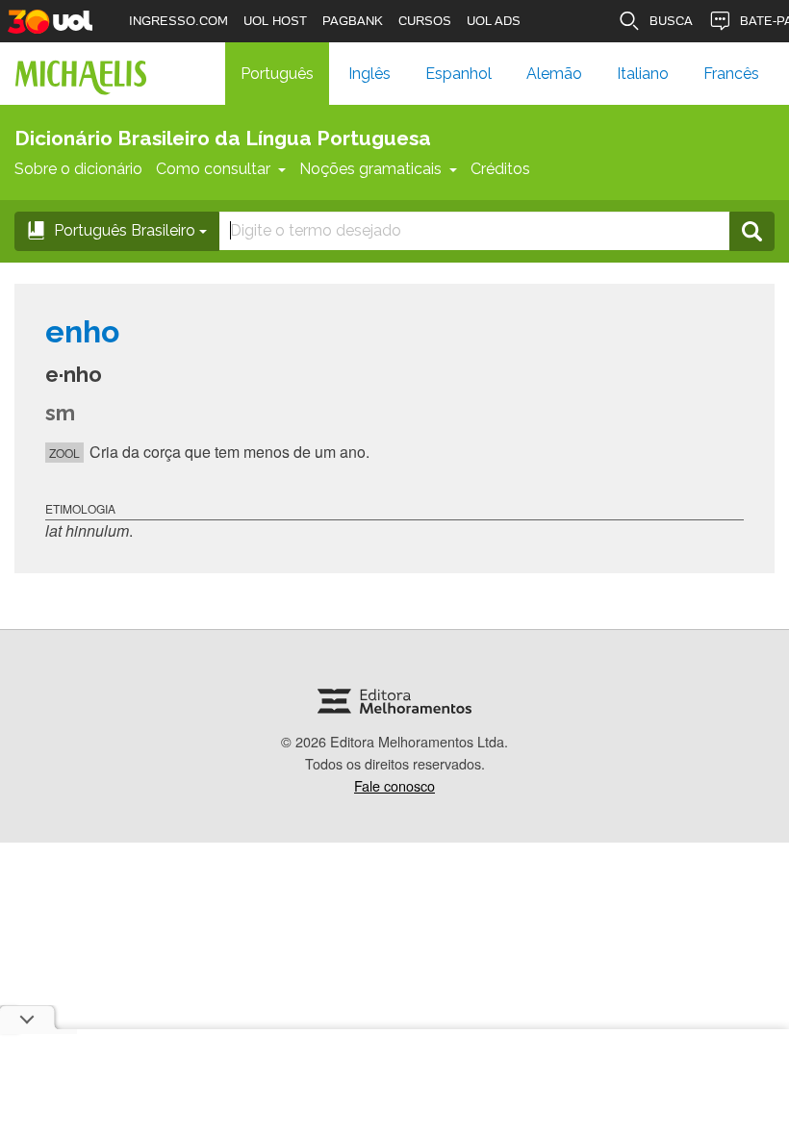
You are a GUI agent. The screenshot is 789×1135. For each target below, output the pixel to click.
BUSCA (671, 20)
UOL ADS (494, 20)
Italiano (643, 73)
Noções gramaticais (370, 169)
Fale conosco (394, 785)
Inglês (369, 73)
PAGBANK (352, 20)
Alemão (554, 73)
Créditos (500, 169)
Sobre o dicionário (78, 169)
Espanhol (458, 73)
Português (277, 73)
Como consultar (213, 169)
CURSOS (424, 20)
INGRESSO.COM (178, 20)
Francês (731, 73)
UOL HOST (275, 20)
